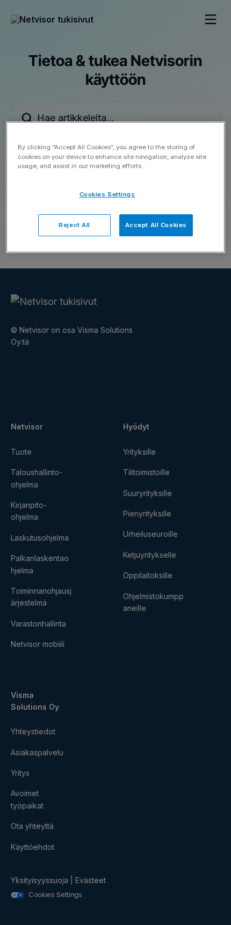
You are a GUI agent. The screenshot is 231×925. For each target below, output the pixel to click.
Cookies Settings (107, 194)
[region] (116, 187)
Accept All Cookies (156, 225)
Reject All (74, 225)
